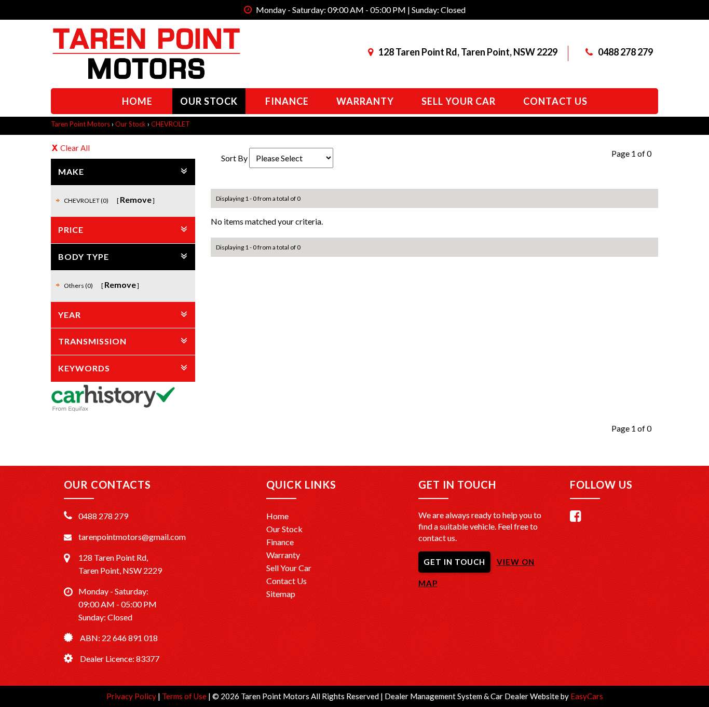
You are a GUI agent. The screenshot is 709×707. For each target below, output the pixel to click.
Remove (136, 199)
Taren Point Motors (80, 124)
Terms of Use (185, 696)
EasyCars (586, 696)
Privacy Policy (132, 696)
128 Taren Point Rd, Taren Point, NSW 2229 (467, 52)
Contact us (555, 101)
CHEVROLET (170, 124)
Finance (287, 101)
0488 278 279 (625, 52)
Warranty (365, 101)
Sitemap (280, 594)
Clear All (75, 148)
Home (137, 101)
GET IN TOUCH (454, 561)
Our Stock (209, 101)
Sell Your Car (458, 101)
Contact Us (286, 581)
